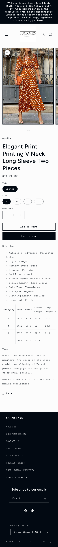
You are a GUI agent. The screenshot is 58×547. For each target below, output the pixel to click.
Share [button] (9, 393)
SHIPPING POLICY (16, 434)
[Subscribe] (45, 498)
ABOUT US (11, 426)
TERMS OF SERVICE (17, 477)
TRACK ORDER (13, 448)
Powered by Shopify (41, 542)
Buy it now (29, 236)
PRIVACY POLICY (15, 463)
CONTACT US (12, 441)
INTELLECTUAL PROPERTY (20, 470)
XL (38, 201)
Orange (10, 189)
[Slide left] (22, 130)
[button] (6, 34)
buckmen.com (22, 542)
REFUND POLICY (15, 455)
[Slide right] (36, 130)
